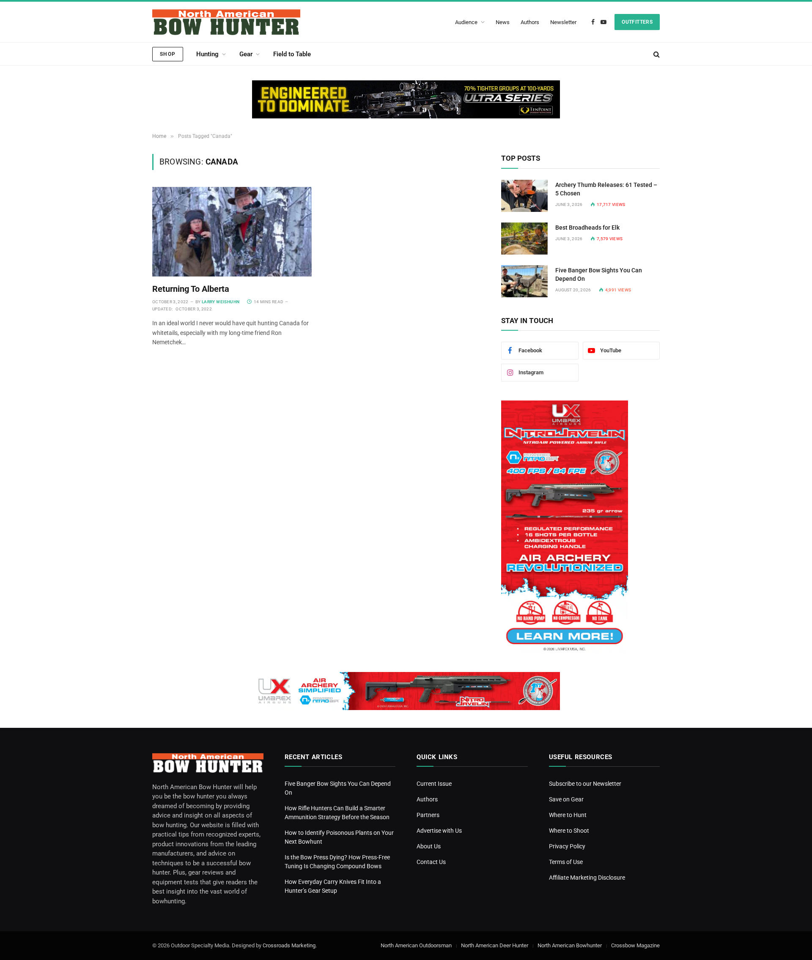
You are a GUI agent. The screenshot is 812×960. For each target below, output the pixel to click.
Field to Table (292, 54)
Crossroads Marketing (289, 945)
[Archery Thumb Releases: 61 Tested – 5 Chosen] (524, 196)
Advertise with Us (439, 830)
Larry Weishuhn (221, 301)
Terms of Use (566, 862)
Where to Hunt (568, 815)
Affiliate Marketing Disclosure (587, 877)
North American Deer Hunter (494, 945)
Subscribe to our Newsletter (585, 783)
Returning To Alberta (190, 289)
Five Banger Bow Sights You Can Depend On (598, 274)
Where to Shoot (569, 830)
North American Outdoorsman (416, 945)
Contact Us (431, 862)
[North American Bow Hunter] (226, 22)
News (503, 22)
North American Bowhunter (570, 945)
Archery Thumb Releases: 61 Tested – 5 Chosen (606, 189)
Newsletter (563, 22)
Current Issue (434, 783)
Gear (245, 54)
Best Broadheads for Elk (587, 227)
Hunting (207, 54)
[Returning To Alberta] (232, 232)
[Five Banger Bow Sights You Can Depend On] (524, 281)
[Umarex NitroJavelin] (564, 652)
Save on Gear (566, 799)
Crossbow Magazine (635, 945)
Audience (466, 22)
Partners (428, 815)
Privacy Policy (567, 846)
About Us (429, 846)
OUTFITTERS (637, 22)
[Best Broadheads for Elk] (524, 238)
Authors (530, 22)
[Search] (656, 53)
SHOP (168, 54)
